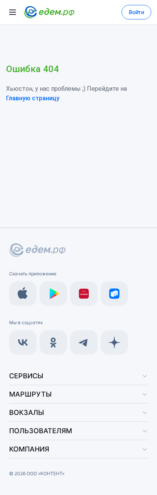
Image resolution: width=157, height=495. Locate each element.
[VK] (23, 342)
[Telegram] (84, 342)
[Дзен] (114, 342)
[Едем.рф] (49, 12)
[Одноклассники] (53, 342)
